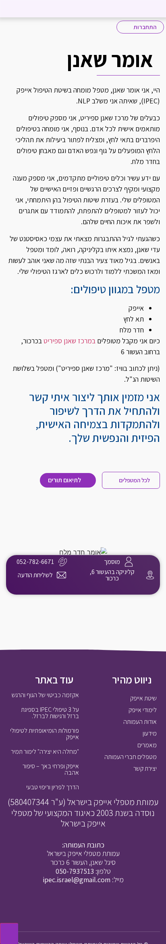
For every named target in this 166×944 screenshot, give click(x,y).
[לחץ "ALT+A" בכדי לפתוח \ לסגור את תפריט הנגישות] (9, 933)
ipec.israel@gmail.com (76, 879)
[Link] (72, 592)
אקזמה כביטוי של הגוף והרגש (45, 695)
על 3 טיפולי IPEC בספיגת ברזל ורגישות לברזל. (50, 712)
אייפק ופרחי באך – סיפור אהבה (51, 769)
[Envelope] (74, 905)
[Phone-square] (91, 905)
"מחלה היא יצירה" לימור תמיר (45, 751)
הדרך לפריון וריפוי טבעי (52, 787)
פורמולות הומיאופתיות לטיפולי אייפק (44, 733)
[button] (15, 8)
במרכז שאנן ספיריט (69, 340)
